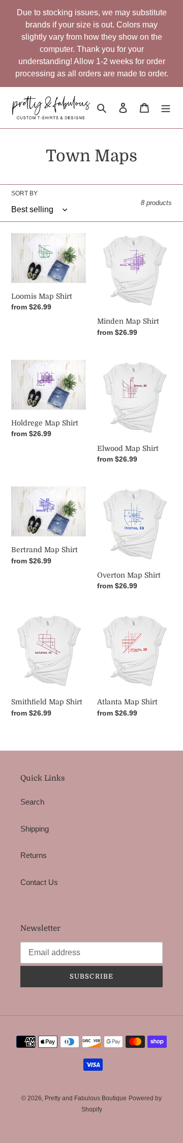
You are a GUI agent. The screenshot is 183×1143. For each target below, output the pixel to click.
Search (32, 801)
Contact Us (39, 882)
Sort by (24, 193)
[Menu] (165, 108)
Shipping (34, 828)
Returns (33, 855)
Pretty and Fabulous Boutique (86, 1098)
